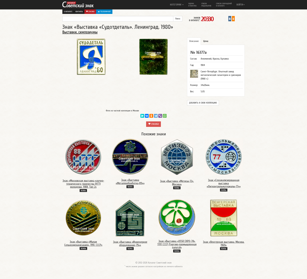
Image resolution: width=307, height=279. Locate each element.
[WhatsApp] (165, 116)
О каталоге (68, 12)
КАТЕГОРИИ (176, 4)
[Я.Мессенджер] (142, 116)
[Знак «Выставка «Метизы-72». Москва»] (176, 157)
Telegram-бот (105, 12)
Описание (194, 41)
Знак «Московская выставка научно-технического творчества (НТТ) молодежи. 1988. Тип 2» (83, 184)
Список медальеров (206, 4)
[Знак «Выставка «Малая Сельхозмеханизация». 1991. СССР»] (83, 217)
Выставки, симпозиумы (80, 32)
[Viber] (160, 116)
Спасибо (91, 12)
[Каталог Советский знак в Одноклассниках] (233, 18)
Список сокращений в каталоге (224, 4)
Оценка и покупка (192, 4)
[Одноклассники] (151, 116)
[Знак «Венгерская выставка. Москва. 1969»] (223, 217)
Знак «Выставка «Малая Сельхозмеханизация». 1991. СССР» (83, 243)
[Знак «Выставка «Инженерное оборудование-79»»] (130, 217)
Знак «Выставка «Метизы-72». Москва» (177, 182)
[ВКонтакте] (147, 116)
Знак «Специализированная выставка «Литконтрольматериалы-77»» (224, 183)
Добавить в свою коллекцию (203, 103)
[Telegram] (156, 116)
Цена (205, 41)
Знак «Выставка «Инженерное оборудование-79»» (130, 243)
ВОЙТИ (239, 4)
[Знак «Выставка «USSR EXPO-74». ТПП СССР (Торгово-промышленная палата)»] (177, 217)
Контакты (79, 12)
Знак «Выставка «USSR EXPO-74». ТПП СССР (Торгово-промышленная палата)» (177, 244)
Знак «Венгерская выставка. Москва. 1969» (223, 243)
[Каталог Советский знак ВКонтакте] (229, 18)
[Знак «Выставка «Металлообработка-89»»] (130, 156)
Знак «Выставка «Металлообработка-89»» (130, 181)
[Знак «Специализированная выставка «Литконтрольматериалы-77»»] (224, 156)
